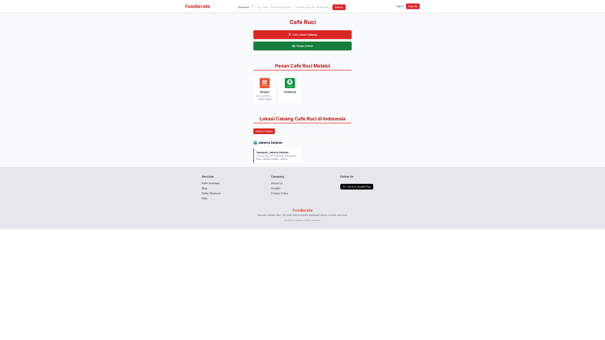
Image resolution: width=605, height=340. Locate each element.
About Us (276, 183)
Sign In (400, 6)
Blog (204, 188)
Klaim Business (210, 183)
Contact (275, 188)
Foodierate (197, 6)
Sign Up (413, 6)
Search (339, 7)
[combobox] (274, 7)
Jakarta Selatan (264, 131)
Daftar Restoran (211, 193)
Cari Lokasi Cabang (305, 34)
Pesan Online (305, 46)
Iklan (204, 198)
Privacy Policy (279, 193)
